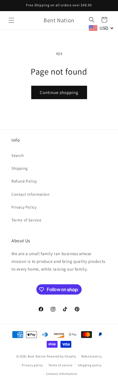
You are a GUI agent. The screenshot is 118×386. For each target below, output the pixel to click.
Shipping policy (90, 365)
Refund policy (91, 356)
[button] (11, 20)
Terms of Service (26, 220)
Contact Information (30, 194)
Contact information (61, 374)
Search (17, 155)
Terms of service (60, 365)
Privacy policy (32, 365)
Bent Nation (37, 356)
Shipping (19, 168)
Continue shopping (59, 92)
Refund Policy (24, 181)
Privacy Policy (23, 207)
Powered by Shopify (61, 356)
